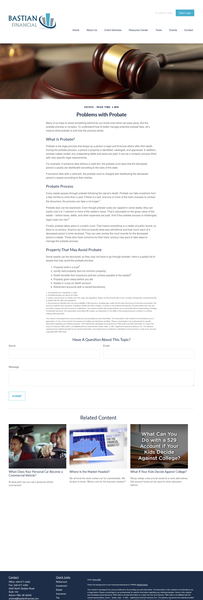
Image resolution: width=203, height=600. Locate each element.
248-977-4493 (165, 12)
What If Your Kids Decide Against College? (158, 471)
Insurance (61, 593)
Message (14, 367)
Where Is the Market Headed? (89, 471)
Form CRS (96, 579)
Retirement (61, 581)
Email (106, 345)
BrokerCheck (142, 584)
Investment (61, 585)
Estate (59, 589)
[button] (76, 30)
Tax (58, 597)
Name (12, 345)
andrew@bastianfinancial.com (24, 598)
